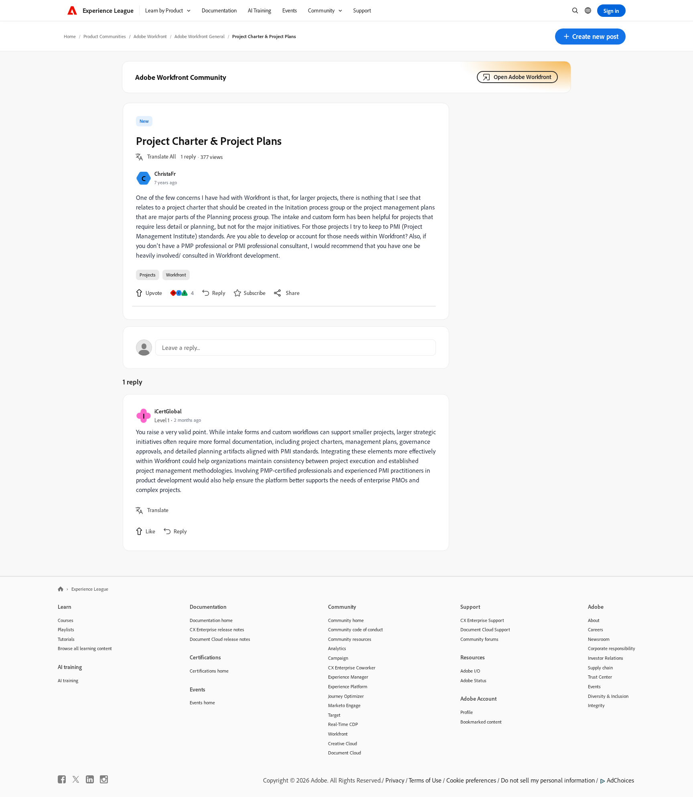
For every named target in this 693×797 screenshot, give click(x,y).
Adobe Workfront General (199, 36)
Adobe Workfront (150, 36)
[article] (284, 472)
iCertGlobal (168, 411)
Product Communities (104, 36)
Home (70, 36)
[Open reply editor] (286, 347)
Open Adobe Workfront (522, 77)
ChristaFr (165, 173)
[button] (590, 36)
